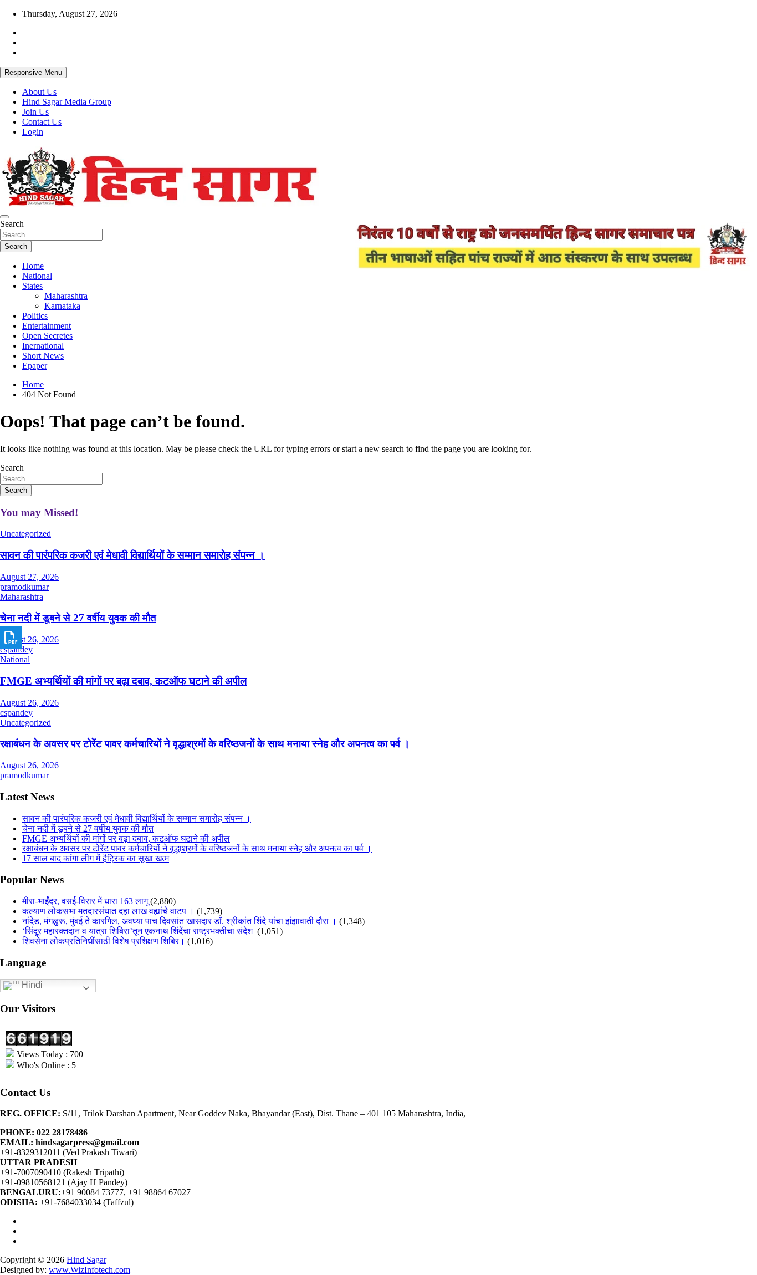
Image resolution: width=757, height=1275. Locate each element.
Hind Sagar (86, 1259)
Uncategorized (25, 533)
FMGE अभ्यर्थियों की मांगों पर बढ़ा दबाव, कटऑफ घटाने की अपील (123, 681)
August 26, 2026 (29, 639)
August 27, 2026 (29, 577)
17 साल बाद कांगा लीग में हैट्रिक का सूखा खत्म (95, 858)
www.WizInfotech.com (89, 1269)
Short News (43, 355)
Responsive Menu (33, 72)
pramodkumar (24, 586)
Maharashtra (66, 295)
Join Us (35, 111)
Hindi (31, 985)
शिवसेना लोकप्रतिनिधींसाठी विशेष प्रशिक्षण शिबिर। (103, 941)
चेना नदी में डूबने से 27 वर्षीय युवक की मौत (78, 618)
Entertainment (46, 325)
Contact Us (42, 121)
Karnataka (62, 305)
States (32, 285)
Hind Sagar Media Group (66, 101)
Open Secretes (47, 335)
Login (32, 131)
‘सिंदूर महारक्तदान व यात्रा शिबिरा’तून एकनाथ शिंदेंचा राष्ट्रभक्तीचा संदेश (138, 931)
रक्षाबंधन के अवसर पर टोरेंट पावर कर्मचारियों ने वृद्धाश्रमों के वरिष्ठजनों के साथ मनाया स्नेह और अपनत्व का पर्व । (205, 743)
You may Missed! (39, 512)
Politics (35, 315)
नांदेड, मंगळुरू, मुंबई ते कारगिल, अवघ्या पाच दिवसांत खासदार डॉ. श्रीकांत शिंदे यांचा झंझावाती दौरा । (179, 921)
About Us (39, 91)
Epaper (34, 365)
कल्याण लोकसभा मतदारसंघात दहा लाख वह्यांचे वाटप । (108, 911)
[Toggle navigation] (4, 216)
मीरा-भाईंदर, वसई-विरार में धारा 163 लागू (85, 901)
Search (12, 223)
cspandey (16, 649)
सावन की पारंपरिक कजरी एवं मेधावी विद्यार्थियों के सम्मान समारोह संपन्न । (132, 555)
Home (33, 266)
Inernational (43, 345)
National (37, 275)
